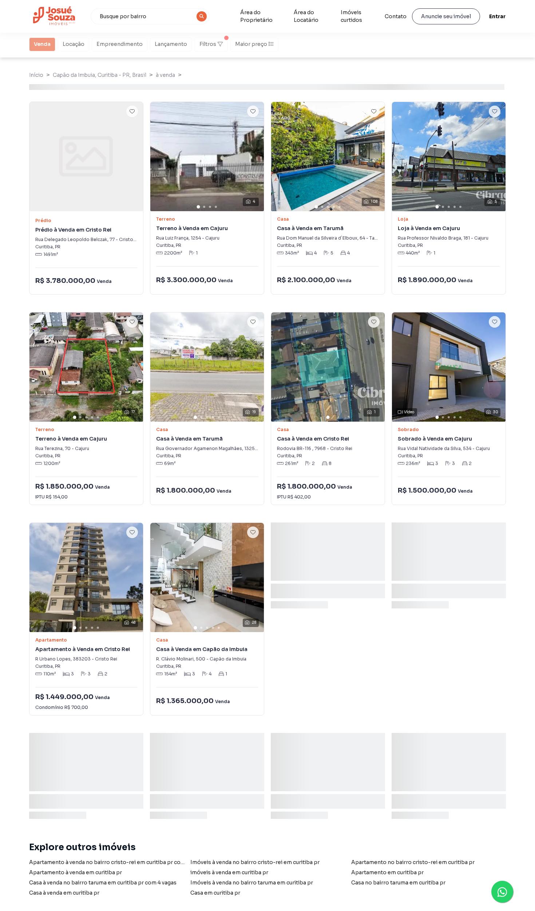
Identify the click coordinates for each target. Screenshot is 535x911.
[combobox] (150, 16)
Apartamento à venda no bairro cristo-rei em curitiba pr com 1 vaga (115, 862)
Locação (73, 44)
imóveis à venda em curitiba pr (229, 872)
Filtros (207, 44)
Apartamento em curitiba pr (387, 872)
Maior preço (251, 44)
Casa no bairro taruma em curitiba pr (398, 882)
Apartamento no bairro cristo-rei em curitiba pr (413, 862)
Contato (396, 16)
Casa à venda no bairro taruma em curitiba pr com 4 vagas (103, 882)
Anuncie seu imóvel (446, 16)
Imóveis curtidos (351, 16)
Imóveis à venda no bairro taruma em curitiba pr (251, 882)
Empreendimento (119, 44)
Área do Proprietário (256, 16)
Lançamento (171, 44)
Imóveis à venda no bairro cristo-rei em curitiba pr (255, 862)
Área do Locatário (306, 16)
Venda (42, 44)
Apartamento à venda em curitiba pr (75, 872)
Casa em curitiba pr (215, 893)
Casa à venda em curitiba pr (64, 893)
